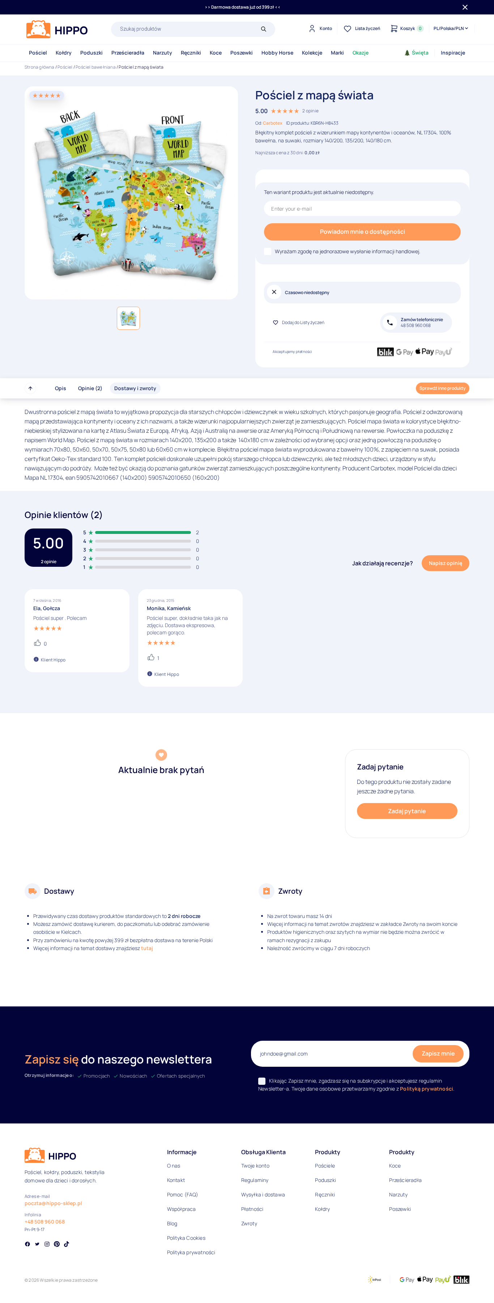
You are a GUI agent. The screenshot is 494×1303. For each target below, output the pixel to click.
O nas (173, 1165)
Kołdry (64, 52)
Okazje (361, 52)
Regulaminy (255, 1180)
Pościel (38, 52)
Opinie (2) (90, 388)
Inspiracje (453, 52)
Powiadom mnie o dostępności (362, 232)
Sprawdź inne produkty (443, 388)
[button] (128, 318)
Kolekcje (312, 52)
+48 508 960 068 (45, 1221)
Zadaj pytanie (407, 811)
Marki (337, 52)
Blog (172, 1223)
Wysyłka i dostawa (263, 1194)
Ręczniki (191, 52)
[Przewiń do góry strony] (30, 388)
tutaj (147, 948)
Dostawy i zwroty (135, 388)
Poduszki (91, 52)
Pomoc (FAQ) (182, 1194)
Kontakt (176, 1180)
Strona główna (40, 67)
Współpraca (181, 1208)
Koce (216, 52)
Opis (60, 388)
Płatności (252, 1208)
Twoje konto (255, 1165)
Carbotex (272, 123)
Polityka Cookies (186, 1237)
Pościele (325, 1165)
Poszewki (241, 52)
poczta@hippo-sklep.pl (53, 1203)
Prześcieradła (127, 52)
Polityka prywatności (191, 1252)
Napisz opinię (445, 563)
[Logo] (57, 29)
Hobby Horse (277, 52)
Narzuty (162, 52)
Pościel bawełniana (96, 67)
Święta (420, 52)
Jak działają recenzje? (382, 563)
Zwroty (249, 1223)
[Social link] (27, 1245)
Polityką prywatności (426, 1088)
